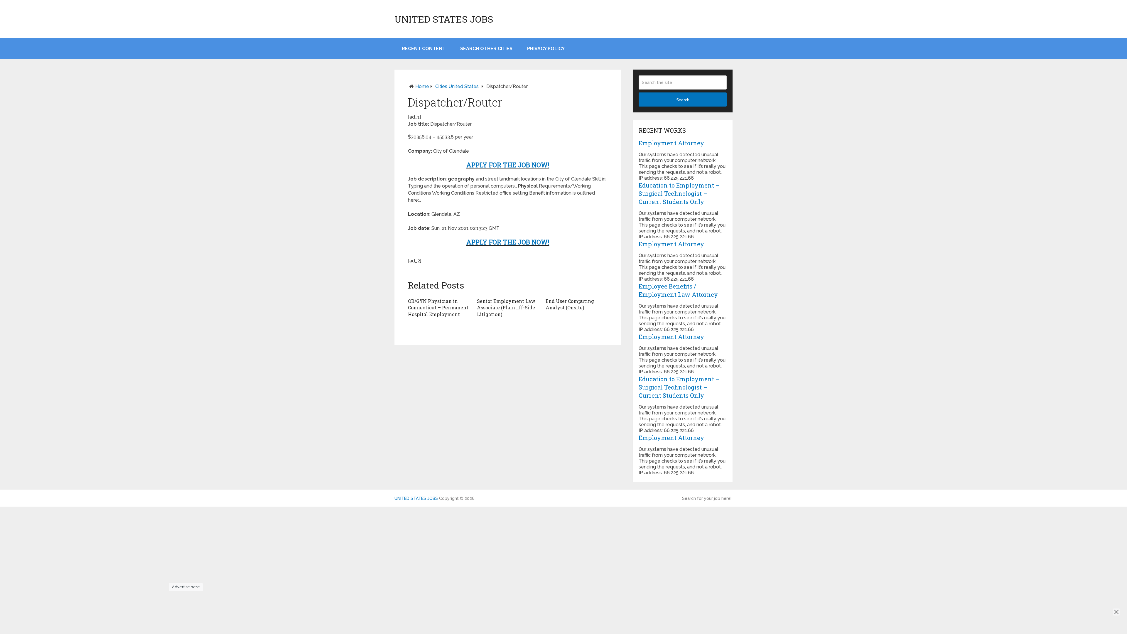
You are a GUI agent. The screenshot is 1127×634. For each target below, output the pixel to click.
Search (682, 99)
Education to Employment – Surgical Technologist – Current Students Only (679, 193)
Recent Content (424, 48)
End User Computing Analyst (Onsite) (570, 304)
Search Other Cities (486, 48)
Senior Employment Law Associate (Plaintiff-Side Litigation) (506, 307)
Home (422, 86)
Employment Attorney (671, 143)
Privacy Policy (546, 48)
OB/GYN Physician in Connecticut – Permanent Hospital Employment (438, 307)
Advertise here (186, 587)
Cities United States (457, 86)
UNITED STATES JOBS (443, 19)
